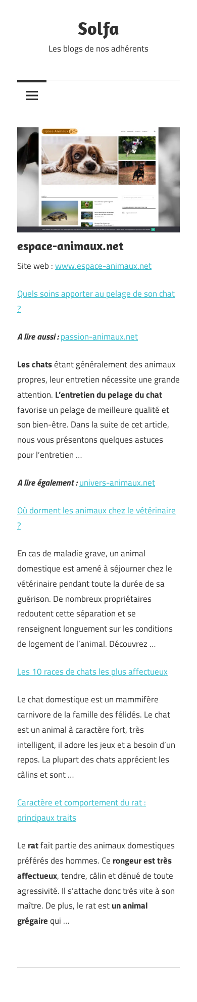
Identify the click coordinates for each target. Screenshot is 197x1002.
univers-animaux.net (117, 482)
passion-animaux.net (99, 336)
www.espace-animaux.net (103, 265)
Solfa (98, 28)
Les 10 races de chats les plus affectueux (92, 671)
